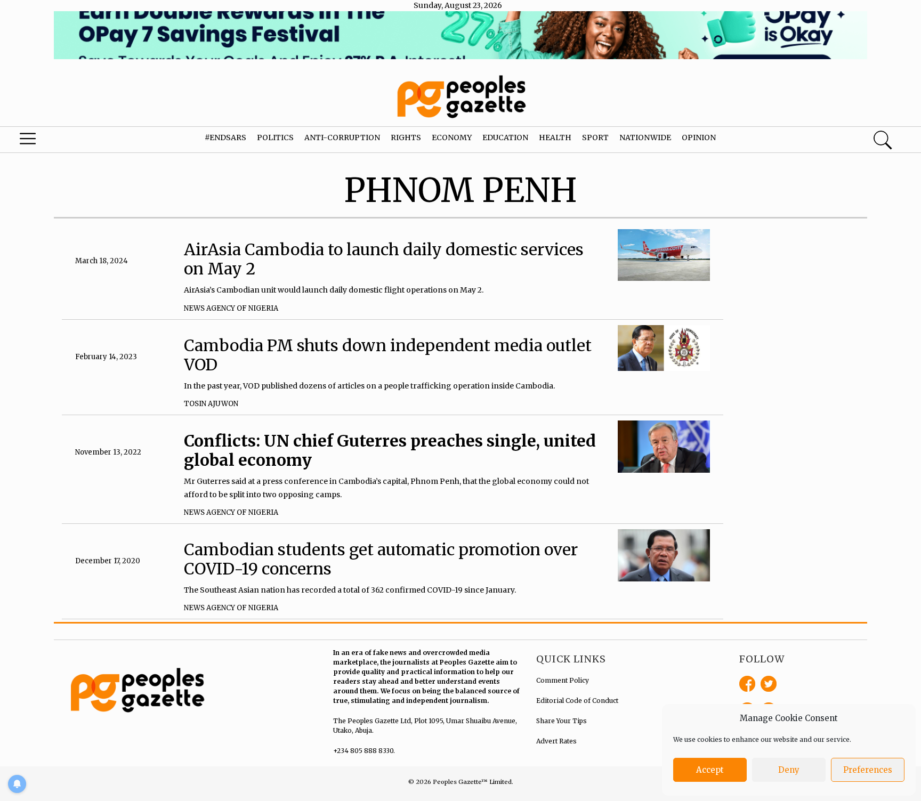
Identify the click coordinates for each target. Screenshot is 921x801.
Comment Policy (562, 680)
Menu (49, 141)
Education (505, 137)
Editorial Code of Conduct (577, 701)
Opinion (699, 137)
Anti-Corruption (342, 137)
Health (555, 137)
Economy (452, 137)
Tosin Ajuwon (211, 403)
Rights (406, 137)
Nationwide (645, 137)
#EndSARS (225, 137)
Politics (275, 137)
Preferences (867, 770)
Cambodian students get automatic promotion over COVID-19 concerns (381, 559)
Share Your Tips (561, 721)
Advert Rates (556, 741)
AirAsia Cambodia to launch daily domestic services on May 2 (384, 259)
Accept (710, 770)
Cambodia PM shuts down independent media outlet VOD (388, 355)
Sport (595, 137)
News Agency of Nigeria (231, 308)
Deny (788, 770)
